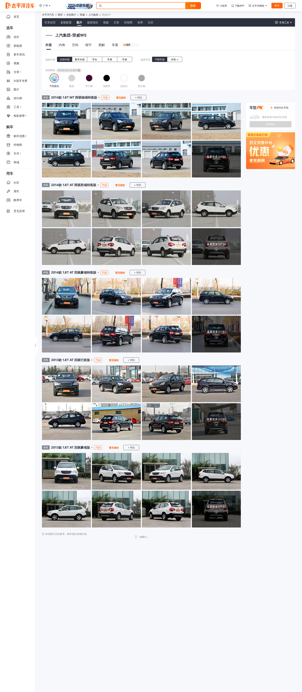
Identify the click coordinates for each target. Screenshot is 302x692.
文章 (116, 22)
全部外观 (65, 59)
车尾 (109, 59)
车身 (124, 59)
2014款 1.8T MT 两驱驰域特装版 (74, 97)
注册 (289, 5)
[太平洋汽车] (20, 5)
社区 (150, 22)
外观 (48, 45)
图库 (60, 14)
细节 (88, 45)
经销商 (128, 22)
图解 (102, 45)
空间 (75, 45)
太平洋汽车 (48, 14)
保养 (140, 22)
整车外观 (80, 59)
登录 (277, 5)
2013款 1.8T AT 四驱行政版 (70, 360)
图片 (79, 22)
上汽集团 (93, 14)
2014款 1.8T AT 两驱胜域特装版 (73, 185)
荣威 (82, 14)
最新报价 (92, 22)
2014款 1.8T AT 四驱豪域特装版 (73, 272)
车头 (94, 59)
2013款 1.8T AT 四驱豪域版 (70, 447)
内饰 (62, 45)
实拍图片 (71, 14)
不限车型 (160, 59)
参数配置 (66, 22)
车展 (115, 45)
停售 (174, 59)
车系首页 (50, 22)
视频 (106, 22)
